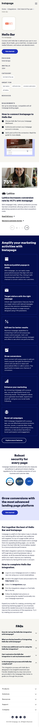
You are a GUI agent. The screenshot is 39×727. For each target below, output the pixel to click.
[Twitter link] (21, 717)
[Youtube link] (24, 717)
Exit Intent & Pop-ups (8, 77)
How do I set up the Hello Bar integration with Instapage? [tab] (17, 633)
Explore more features (14, 440)
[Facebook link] (17, 717)
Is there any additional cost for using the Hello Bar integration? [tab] (17, 648)
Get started (9, 51)
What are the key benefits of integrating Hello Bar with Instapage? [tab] (17, 640)
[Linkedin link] (13, 717)
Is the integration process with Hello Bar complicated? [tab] (17, 663)
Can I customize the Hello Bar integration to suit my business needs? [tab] (16, 655)
